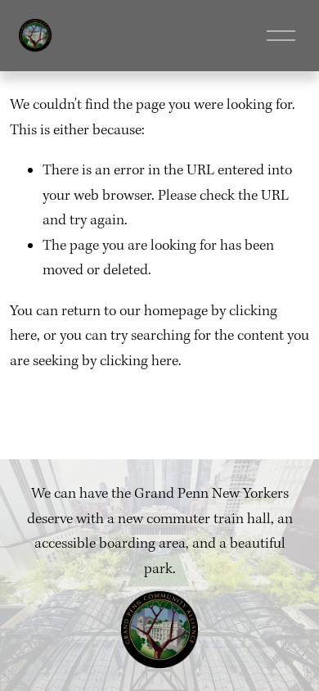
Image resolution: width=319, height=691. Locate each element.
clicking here (139, 361)
